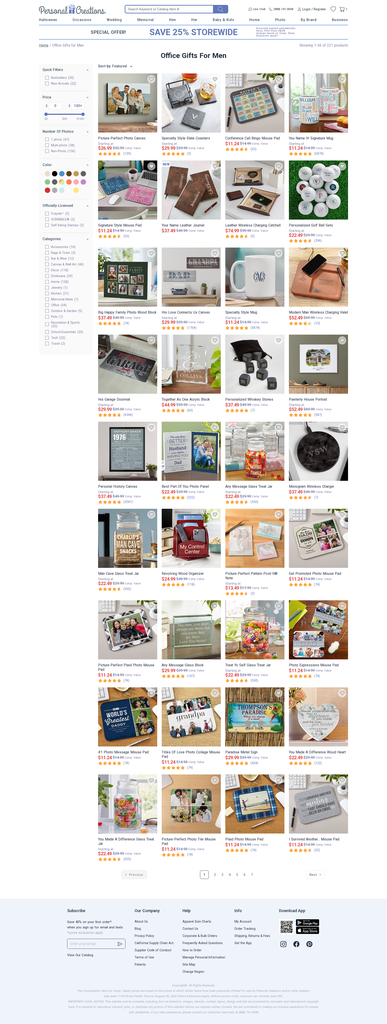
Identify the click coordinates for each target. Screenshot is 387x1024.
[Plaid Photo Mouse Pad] (254, 804)
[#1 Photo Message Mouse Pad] (127, 716)
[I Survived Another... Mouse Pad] (318, 804)
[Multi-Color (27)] (61, 182)
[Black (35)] (54, 174)
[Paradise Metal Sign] (254, 716)
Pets (56, 317)
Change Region (193, 971)
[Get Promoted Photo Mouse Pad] (318, 538)
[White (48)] (69, 191)
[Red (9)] (47, 191)
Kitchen (59, 293)
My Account (243, 921)
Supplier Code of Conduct (153, 950)
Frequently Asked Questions (203, 943)
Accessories (62, 247)
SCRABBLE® (62, 219)
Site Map (189, 964)
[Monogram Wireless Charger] (318, 451)
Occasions (82, 20)
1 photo (59, 139)
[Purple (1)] (83, 182)
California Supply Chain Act (154, 943)
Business (340, 20)
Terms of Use (144, 957)
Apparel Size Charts (197, 921)
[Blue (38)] (61, 174)
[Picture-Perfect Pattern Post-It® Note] (254, 538)
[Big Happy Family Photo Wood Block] (127, 277)
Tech (57, 338)
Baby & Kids (223, 20)
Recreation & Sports (65, 324)
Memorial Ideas (64, 299)
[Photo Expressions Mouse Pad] (318, 629)
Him (172, 20)
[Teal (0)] (61, 191)
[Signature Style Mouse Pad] (127, 190)
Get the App (243, 943)
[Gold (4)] (76, 174)
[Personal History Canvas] (127, 451)
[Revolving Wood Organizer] (191, 538)
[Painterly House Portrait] (318, 364)
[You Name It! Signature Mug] (318, 103)
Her (194, 20)
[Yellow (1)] (76, 191)
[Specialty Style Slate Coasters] (191, 103)
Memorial (145, 20)
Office (58, 305)
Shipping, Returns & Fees (252, 936)
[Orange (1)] (69, 182)
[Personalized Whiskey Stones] (254, 364)
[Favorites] (333, 9)
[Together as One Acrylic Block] (191, 364)
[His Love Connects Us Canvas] (191, 277)
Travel (57, 343)
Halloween (48, 20)
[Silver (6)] (54, 191)
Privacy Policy (144, 936)
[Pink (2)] (76, 182)
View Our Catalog (80, 955)
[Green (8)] (47, 182)
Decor (59, 270)
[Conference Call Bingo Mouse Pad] (254, 103)
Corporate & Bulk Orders (200, 936)
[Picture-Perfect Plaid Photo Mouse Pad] (127, 629)
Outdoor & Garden (66, 311)
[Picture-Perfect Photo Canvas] (127, 103)
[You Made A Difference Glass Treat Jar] (127, 804)
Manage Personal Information (204, 957)
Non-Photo (62, 151)
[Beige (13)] (47, 174)
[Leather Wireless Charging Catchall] (254, 190)
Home (254, 20)
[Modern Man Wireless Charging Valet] (318, 277)
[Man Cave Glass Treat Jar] (127, 538)
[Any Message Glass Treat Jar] (254, 451)
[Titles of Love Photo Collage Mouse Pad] (191, 716)
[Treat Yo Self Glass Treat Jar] (254, 629)
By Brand (308, 20)
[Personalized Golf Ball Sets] (318, 190)
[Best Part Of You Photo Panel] (191, 451)
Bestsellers (62, 77)
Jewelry (59, 287)
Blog (138, 928)
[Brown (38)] (69, 174)
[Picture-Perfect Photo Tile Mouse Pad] (191, 804)
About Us (141, 921)
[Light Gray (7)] (54, 182)
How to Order (192, 950)
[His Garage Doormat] (127, 364)
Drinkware (61, 276)
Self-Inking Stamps (67, 225)
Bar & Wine (62, 258)
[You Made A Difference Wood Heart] (318, 716)
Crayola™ (59, 213)
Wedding (114, 20)
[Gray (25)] (83, 174)
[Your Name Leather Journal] (191, 190)
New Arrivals (63, 83)
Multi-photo (62, 145)
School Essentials (66, 332)
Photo (280, 20)
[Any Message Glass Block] (191, 629)
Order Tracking (245, 928)
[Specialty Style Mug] (254, 277)
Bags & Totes (62, 252)
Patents (140, 964)
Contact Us (190, 928)
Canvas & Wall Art (67, 264)
